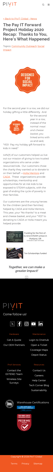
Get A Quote (14, 340)
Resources (39, 364)
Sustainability (39, 390)
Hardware (14, 334)
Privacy (25, 463)
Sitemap (38, 463)
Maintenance (39, 334)
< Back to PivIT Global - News (20, 18)
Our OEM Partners (14, 345)
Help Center (39, 380)
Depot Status (39, 354)
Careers (39, 375)
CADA (6, 176)
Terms (14, 463)
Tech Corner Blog (39, 385)
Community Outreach (24, 46)
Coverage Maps (39, 350)
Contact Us (39, 370)
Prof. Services (14, 364)
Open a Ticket (39, 345)
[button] (43, 4)
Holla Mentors (31, 173)
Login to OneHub (39, 340)
